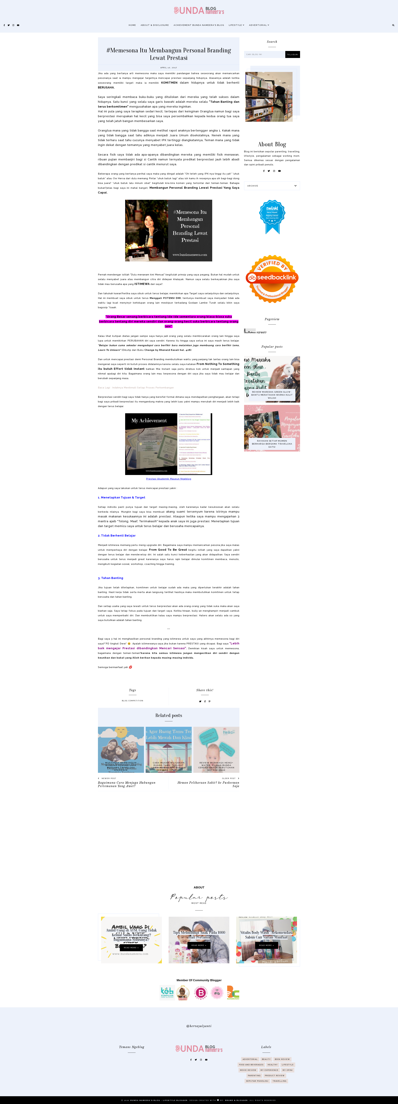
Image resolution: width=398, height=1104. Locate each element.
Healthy (273, 1065)
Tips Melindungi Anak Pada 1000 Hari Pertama (199, 935)
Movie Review (248, 1070)
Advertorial (258, 25)
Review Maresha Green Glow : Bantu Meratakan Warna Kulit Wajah (272, 395)
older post (229, 778)
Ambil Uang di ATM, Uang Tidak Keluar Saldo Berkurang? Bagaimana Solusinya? (131, 935)
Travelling (280, 1081)
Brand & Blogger (236, 1100)
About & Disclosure (155, 25)
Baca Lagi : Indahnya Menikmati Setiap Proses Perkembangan (136, 387)
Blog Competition (132, 701)
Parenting (254, 1076)
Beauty (266, 1059)
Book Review (282, 1059)
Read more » (131, 948)
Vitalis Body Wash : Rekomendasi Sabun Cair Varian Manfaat (267, 935)
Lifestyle (236, 25)
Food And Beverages (251, 1065)
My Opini (288, 1070)
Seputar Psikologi (257, 1081)
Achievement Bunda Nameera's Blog (199, 25)
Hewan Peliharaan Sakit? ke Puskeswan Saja (208, 784)
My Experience (269, 1070)
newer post (108, 778)
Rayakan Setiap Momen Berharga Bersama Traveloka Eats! (272, 444)
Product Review (275, 1076)
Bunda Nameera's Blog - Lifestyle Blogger (159, 1100)
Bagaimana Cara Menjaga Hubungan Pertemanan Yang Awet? (126, 784)
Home (132, 25)
